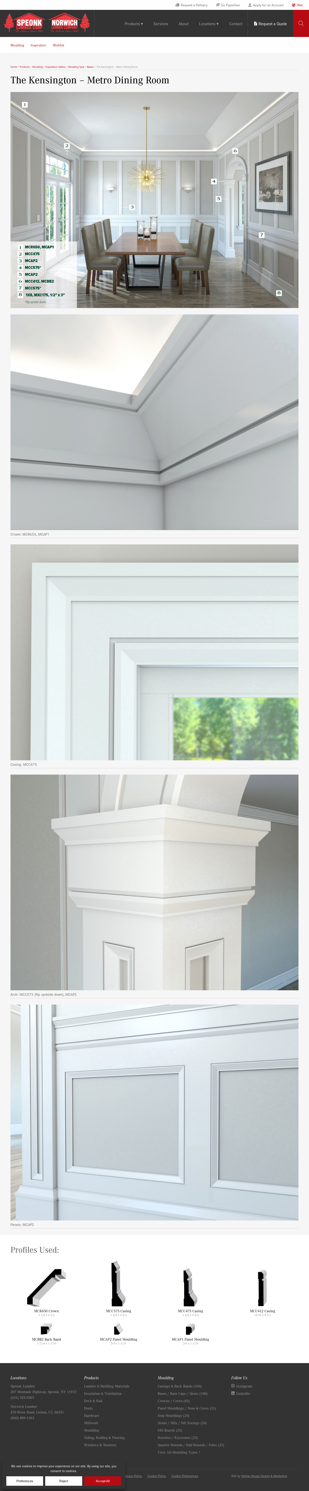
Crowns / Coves (174, 1400)
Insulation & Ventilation (103, 1393)
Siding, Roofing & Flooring (104, 1437)
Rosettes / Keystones (178, 1437)
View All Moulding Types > (179, 1452)
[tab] (301, 23)
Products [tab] (132, 23)
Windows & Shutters (100, 1444)
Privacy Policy (132, 1475)
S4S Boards (170, 1430)
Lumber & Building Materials (106, 1386)
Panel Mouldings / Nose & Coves (187, 1408)
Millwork (91, 1422)
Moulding (17, 44)
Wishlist (58, 44)
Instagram (244, 1386)
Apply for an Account (268, 4)
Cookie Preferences (184, 1475)
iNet (300, 4)
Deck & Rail (93, 1400)
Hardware (91, 1415)
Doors (88, 1408)
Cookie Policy (156, 1475)
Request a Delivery (194, 4)
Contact (235, 23)
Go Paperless (230, 4)
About (184, 23)
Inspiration (38, 44)
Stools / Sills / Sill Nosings (182, 1422)
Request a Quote (273, 23)
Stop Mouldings (173, 1415)
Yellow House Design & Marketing (264, 1475)
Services (160, 23)
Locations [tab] (207, 23)
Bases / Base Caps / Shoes (183, 1393)
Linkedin (243, 1393)
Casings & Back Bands (180, 1386)
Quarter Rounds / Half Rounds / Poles (191, 1444)
